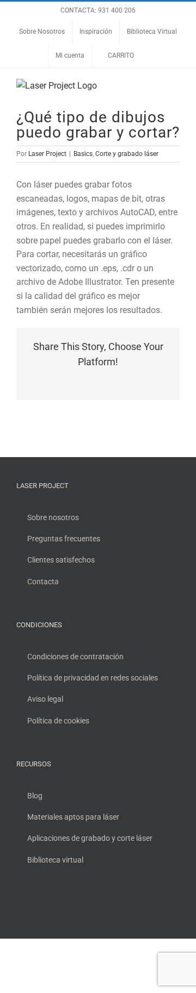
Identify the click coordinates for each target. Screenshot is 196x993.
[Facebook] (19, 905)
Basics (83, 154)
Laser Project (47, 154)
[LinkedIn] (63, 905)
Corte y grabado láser (126, 154)
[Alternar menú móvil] (175, 84)
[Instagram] (49, 905)
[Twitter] (34, 905)
